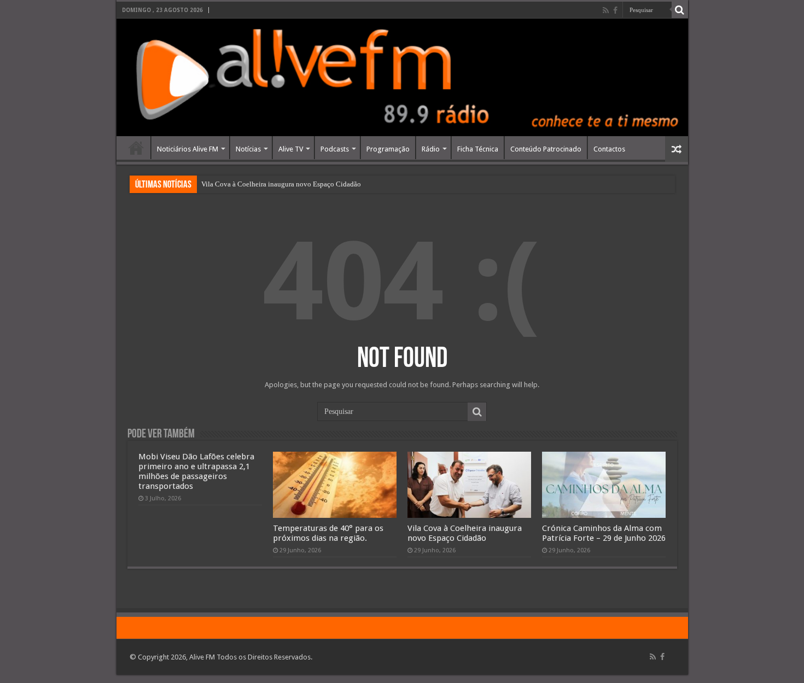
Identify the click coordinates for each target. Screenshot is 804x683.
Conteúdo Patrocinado (545, 149)
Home (136, 147)
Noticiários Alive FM (187, 149)
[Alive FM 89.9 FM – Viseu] (402, 77)
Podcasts (335, 149)
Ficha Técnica (477, 149)
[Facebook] (615, 10)
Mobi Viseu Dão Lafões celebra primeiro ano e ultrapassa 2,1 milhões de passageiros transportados (196, 471)
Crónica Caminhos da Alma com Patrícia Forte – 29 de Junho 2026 (604, 533)
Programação (388, 149)
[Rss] (606, 10)
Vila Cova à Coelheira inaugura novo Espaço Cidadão (281, 184)
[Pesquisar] (680, 10)
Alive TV (290, 149)
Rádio (431, 149)
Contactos (609, 149)
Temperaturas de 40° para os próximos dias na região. (328, 533)
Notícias (248, 149)
